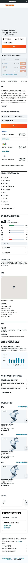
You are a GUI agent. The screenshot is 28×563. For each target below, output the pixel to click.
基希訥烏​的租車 (7, 526)
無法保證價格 (19, 541)
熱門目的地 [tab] (14, 517)
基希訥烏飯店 (7, 528)
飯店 (10, 558)
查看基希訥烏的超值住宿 (21, 434)
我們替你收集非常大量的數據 (9, 548)
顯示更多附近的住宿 (22, 406)
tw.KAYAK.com (5, 558)
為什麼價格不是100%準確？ (9, 551)
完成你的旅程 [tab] (6, 517)
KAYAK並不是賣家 (6, 546)
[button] (26, 1)
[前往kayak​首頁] (9, 5)
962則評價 (14, 32)
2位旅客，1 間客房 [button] (7, 42)
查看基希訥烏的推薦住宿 (21, 462)
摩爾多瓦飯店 (21, 558)
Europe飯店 (15, 558)
